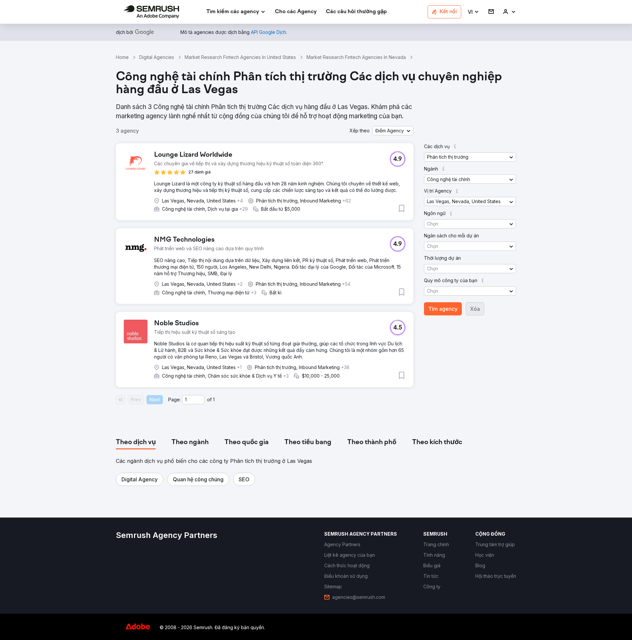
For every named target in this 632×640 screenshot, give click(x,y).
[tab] (136, 442)
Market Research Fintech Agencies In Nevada (356, 57)
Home (122, 57)
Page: (174, 399)
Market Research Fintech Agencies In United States (240, 57)
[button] (473, 12)
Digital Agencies (156, 57)
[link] (296, 12)
